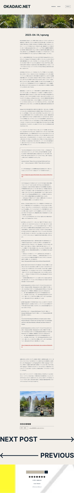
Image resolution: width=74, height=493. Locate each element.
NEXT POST (19, 439)
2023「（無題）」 (24, 427)
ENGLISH (68, 6)
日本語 (35, 483)
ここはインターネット (40, 427)
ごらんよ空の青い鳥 (32, 427)
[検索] (46, 472)
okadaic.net (16, 6)
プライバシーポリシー (37, 486)
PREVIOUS (57, 455)
